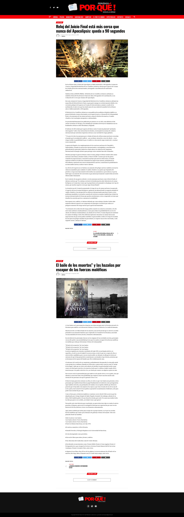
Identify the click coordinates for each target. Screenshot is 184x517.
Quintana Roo (79, 17)
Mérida (55, 17)
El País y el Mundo (99, 17)
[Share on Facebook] (78, 81)
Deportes (120, 17)
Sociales (128, 17)
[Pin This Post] (96, 81)
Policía (62, 17)
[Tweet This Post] (87, 81)
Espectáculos (111, 17)
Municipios (69, 17)
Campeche (88, 17)
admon (63, 36)
